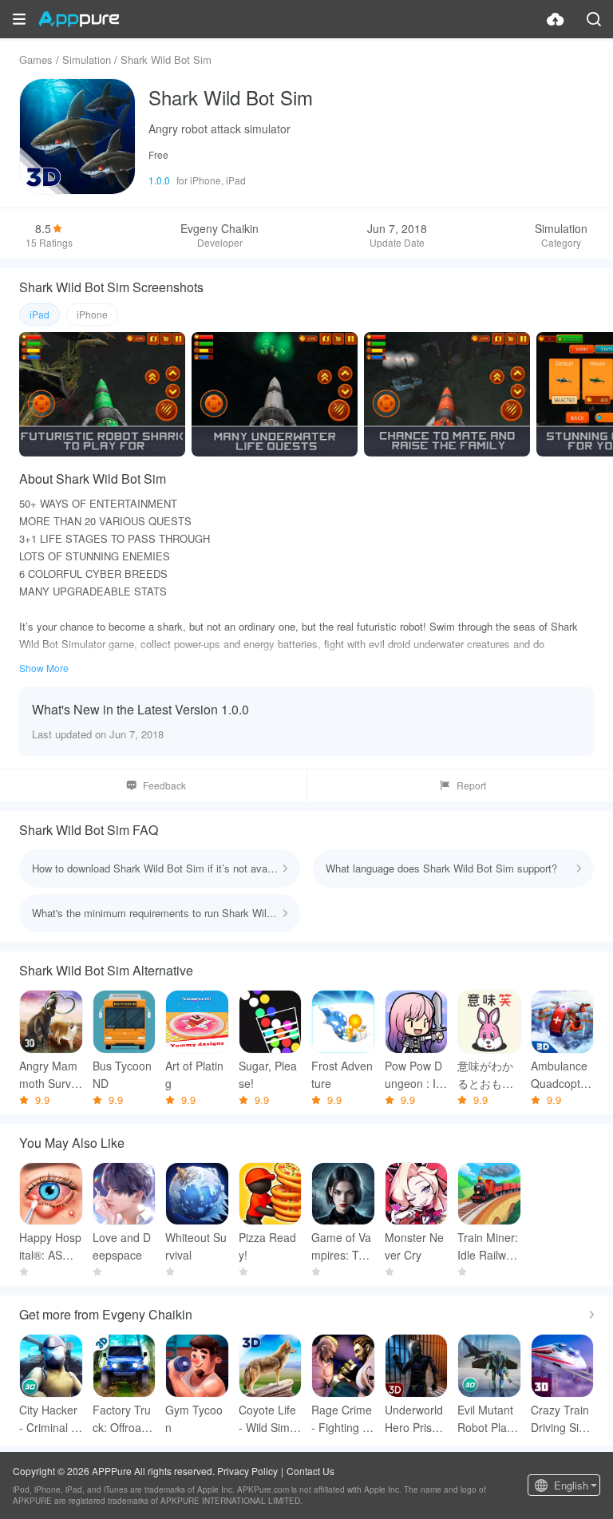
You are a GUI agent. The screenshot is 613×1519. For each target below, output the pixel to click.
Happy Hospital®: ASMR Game (50, 1246)
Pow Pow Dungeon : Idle (415, 1075)
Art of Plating (194, 1074)
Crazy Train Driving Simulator (560, 1419)
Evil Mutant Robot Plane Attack (488, 1419)
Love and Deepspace (122, 1246)
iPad (39, 314)
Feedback (164, 785)
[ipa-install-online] (555, 19)
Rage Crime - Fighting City (342, 1419)
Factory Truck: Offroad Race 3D (122, 1419)
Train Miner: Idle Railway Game (487, 1246)
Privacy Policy (247, 1470)
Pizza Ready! (267, 1246)
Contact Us (310, 1470)
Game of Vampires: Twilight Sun (342, 1246)
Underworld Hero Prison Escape (415, 1419)
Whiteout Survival (196, 1246)
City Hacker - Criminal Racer (49, 1419)
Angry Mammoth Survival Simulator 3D (49, 1075)
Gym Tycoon (194, 1418)
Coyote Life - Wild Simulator (269, 1419)
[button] (19, 19)
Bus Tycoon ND (122, 1074)
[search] (594, 19)
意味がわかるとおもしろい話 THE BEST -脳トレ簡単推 (486, 1075)
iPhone (92, 314)
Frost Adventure (342, 1074)
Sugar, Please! (268, 1074)
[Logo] (78, 19)
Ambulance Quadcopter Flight (561, 1075)
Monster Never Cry (414, 1246)
